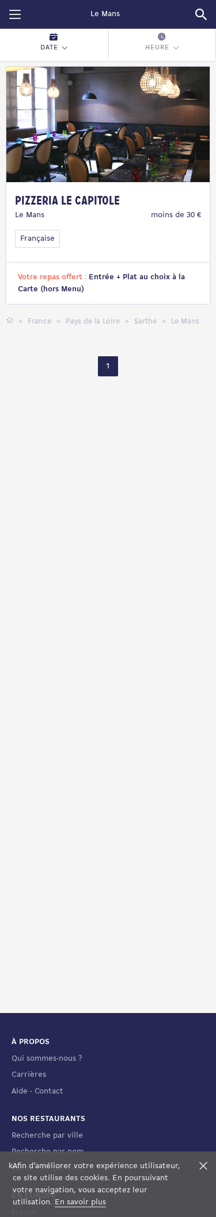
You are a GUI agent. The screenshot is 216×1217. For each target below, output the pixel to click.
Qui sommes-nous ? (47, 1058)
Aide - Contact (37, 1091)
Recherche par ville (47, 1135)
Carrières (29, 1074)
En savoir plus (80, 1202)
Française (37, 238)
